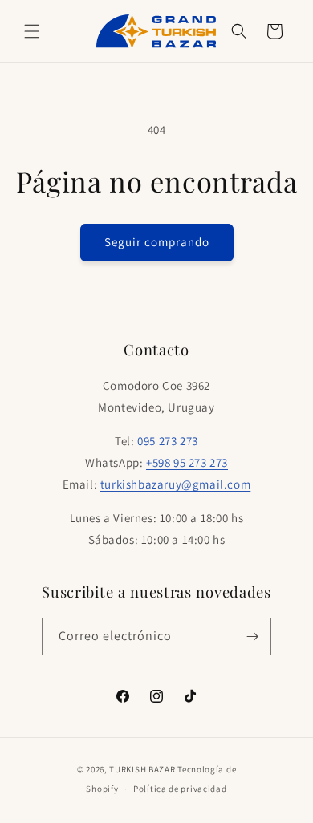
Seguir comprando (156, 241)
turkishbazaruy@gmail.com (175, 484)
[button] (32, 31)
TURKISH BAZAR (142, 769)
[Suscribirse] (252, 636)
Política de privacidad (179, 788)
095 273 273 (167, 440)
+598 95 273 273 (187, 462)
